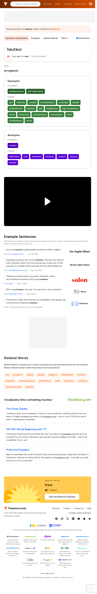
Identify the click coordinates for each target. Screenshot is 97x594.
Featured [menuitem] (47, 4)
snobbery (82, 381)
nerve (12, 114)
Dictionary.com (90, 4)
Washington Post (16, 294)
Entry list (56, 508)
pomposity (24, 114)
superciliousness (13, 387)
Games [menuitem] (57, 4)
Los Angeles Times (16, 254)
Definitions (84, 38)
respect (62, 156)
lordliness (10, 381)
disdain (75, 102)
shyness (73, 156)
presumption (57, 114)
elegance (52, 375)
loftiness (81, 375)
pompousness (39, 114)
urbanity (29, 387)
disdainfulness (16, 108)
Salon (11, 284)
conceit (32, 102)
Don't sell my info (48, 573)
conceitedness (47, 102)
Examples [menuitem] (35, 38)
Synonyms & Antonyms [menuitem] (17, 38)
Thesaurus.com (5, 4)
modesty (49, 156)
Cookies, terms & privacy (80, 513)
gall (40, 108)
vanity (29, 120)
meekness (36, 156)
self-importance (35, 91)
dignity (30, 375)
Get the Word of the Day (62, 496)
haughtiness (52, 108)
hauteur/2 (55, 29)
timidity (13, 162)
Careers (66, 508)
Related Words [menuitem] (51, 38)
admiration (14, 156)
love (25, 156)
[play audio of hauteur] (8, 56)
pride (69, 114)
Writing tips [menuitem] (80, 4)
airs (11, 102)
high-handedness (70, 108)
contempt (63, 102)
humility (13, 145)
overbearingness (27, 381)
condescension (16, 91)
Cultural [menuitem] (68, 4)
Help (89, 508)
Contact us (78, 508)
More (64, 38)
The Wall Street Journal (18, 270)
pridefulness (45, 381)
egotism (31, 108)
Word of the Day (52, 480)
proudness (69, 381)
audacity (21, 102)
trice (48, 485)
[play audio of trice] (46, 490)
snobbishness (15, 120)
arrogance (18, 375)
